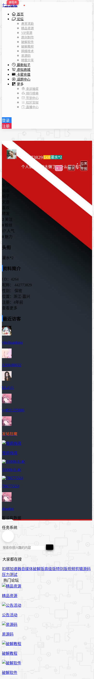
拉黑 (84, 163)
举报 (84, 168)
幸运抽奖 (32, 89)
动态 (6, 191)
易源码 (26, 55)
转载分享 (27, 60)
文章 (6, 202)
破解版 (38, 569)
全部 (6, 185)
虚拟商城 (23, 70)
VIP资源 (26, 33)
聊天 (71, 168)
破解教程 (27, 46)
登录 (6, 120)
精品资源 (27, 28)
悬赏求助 (27, 23)
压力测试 (9, 575)
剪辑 (79, 569)
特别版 (61, 569)
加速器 (15, 569)
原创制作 (27, 37)
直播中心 (32, 107)
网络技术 (27, 51)
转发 (6, 214)
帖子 (6, 196)
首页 (20, 14)
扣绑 (6, 569)
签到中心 (32, 98)
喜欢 (6, 208)
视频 (71, 569)
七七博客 (9, 5)
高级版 (50, 569)
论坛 (20, 19)
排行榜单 (32, 93)
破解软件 (27, 42)
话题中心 (23, 79)
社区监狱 (32, 102)
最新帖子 (23, 65)
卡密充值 (23, 74)
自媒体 (27, 569)
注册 (6, 126)
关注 (58, 168)
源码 (87, 569)
